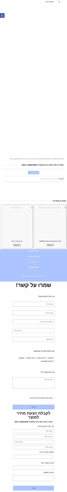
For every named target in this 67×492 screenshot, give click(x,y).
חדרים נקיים (41, 358)
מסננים (21, 358)
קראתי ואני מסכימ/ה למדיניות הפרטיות (41, 398)
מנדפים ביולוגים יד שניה (41, 159)
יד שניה (50, 159)
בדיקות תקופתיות (47, 361)
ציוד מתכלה (30, 358)
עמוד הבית (61, 159)
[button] (16, 2)
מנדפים (50, 358)
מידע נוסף (50, 245)
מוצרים (55, 159)
